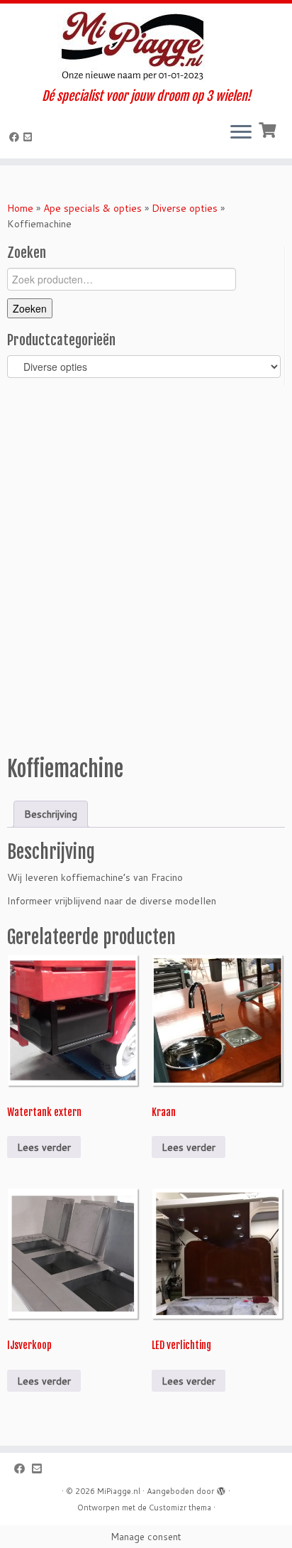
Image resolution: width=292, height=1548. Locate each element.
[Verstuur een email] (29, 137)
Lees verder (44, 1147)
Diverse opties (185, 208)
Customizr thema (180, 1507)
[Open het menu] (241, 133)
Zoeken (30, 308)
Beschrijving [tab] (50, 814)
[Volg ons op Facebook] (16, 137)
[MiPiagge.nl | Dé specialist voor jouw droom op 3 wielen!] (146, 46)
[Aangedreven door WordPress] (221, 1488)
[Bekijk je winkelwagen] (269, 128)
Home (20, 208)
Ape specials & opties (92, 208)
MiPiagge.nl (118, 1491)
